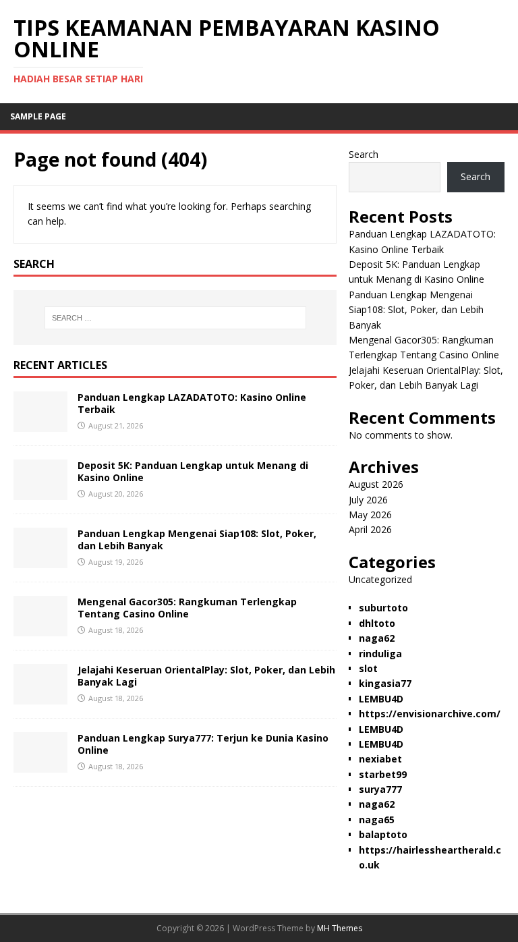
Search (363, 154)
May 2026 (370, 514)
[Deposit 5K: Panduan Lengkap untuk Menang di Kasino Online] (40, 492)
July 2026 (368, 499)
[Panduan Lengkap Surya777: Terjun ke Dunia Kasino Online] (40, 764)
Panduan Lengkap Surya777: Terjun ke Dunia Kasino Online (203, 743)
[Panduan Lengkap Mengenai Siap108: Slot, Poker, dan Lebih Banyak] (40, 560)
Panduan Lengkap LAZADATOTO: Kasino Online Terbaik (192, 403)
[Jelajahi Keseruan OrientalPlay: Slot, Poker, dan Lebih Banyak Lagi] (40, 696)
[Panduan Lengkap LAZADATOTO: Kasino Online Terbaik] (40, 424)
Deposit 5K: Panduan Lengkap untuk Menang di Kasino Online (193, 471)
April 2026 (370, 529)
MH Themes (339, 928)
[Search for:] (175, 317)
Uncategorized (380, 579)
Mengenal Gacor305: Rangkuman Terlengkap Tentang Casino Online (187, 607)
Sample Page (38, 116)
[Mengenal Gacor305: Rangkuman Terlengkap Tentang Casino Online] (40, 628)
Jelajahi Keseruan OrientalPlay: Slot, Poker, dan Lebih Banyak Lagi (206, 675)
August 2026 (376, 484)
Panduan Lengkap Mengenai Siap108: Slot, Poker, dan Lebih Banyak (197, 539)
